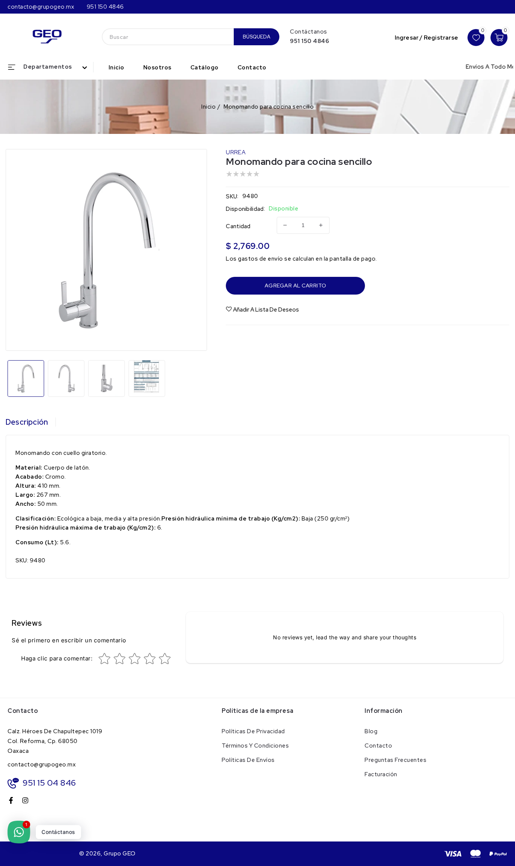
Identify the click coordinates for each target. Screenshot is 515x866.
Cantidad (238, 226)
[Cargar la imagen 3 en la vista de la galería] (106, 378)
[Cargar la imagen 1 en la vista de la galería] (26, 378)
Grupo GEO (120, 853)
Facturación (381, 774)
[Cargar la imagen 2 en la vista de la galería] (66, 378)
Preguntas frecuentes (395, 760)
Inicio (208, 107)
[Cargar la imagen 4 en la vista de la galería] (147, 378)
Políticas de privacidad (253, 731)
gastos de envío (260, 259)
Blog (371, 731)
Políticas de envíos (248, 760)
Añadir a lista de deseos (266, 309)
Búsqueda (256, 37)
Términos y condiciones (255, 745)
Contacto (378, 745)
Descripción (27, 422)
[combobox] (168, 36)
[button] (50, 67)
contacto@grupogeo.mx (42, 764)
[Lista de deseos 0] (475, 37)
